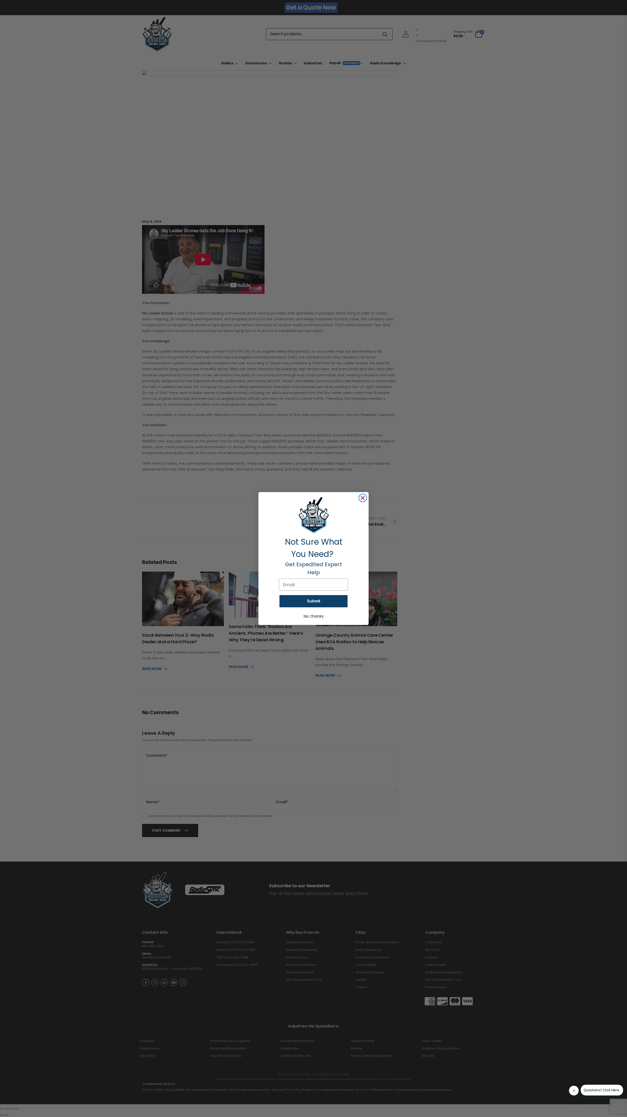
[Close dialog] (363, 498)
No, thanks (313, 616)
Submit (313, 601)
